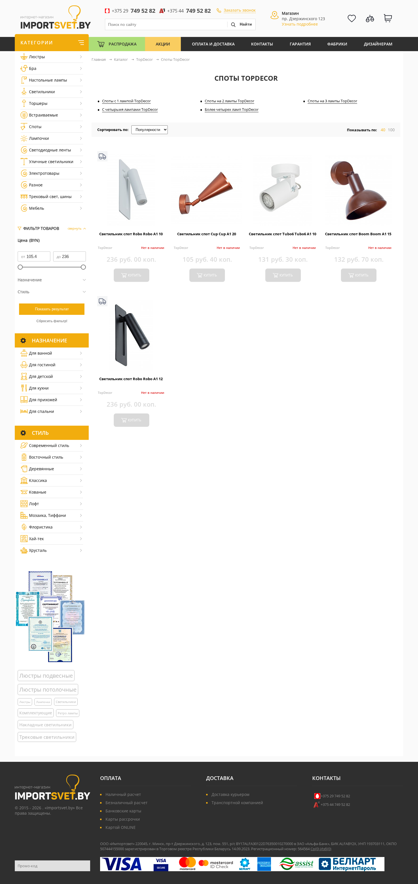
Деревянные (41, 468)
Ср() (315, 848)
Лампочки (39, 138)
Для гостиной (42, 364)
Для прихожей (43, 399)
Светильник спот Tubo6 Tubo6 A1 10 (282, 233)
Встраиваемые (43, 115)
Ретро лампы (68, 713)
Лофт (34, 503)
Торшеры (38, 103)
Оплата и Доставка (213, 44)
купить (134, 275)
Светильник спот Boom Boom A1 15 (358, 233)
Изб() (325, 848)
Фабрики (337, 44)
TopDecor (105, 248)
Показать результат (52, 309)
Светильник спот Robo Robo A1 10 (131, 233)
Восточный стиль (46, 457)
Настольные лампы (48, 80)
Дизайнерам (378, 44)
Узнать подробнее (300, 24)
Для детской (41, 376)
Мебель (36, 208)
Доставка (219, 778)
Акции (163, 44)
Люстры (37, 56)
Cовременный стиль (49, 445)
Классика (38, 480)
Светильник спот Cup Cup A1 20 (206, 233)
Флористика (41, 527)
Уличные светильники (51, 161)
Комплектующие (35, 712)
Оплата (110, 778)
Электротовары (44, 173)
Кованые (37, 492)
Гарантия (300, 44)
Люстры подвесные (46, 675)
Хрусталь (38, 550)
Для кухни (39, 388)
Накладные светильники (45, 724)
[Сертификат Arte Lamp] (50, 616)
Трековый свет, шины (50, 196)
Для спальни (41, 411)
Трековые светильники (47, 737)
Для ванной (40, 353)
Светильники (42, 91)
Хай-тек (36, 538)
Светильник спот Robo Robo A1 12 (131, 378)
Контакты (262, 44)
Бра (32, 68)
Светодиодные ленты (50, 150)
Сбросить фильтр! (51, 321)
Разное (36, 185)
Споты (35, 126)
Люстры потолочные (47, 689)
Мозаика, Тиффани (47, 515)
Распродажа (122, 44)
